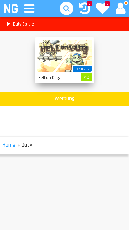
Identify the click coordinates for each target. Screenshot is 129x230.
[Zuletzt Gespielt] (84, 9)
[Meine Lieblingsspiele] (102, 9)
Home (9, 145)
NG (10, 9)
